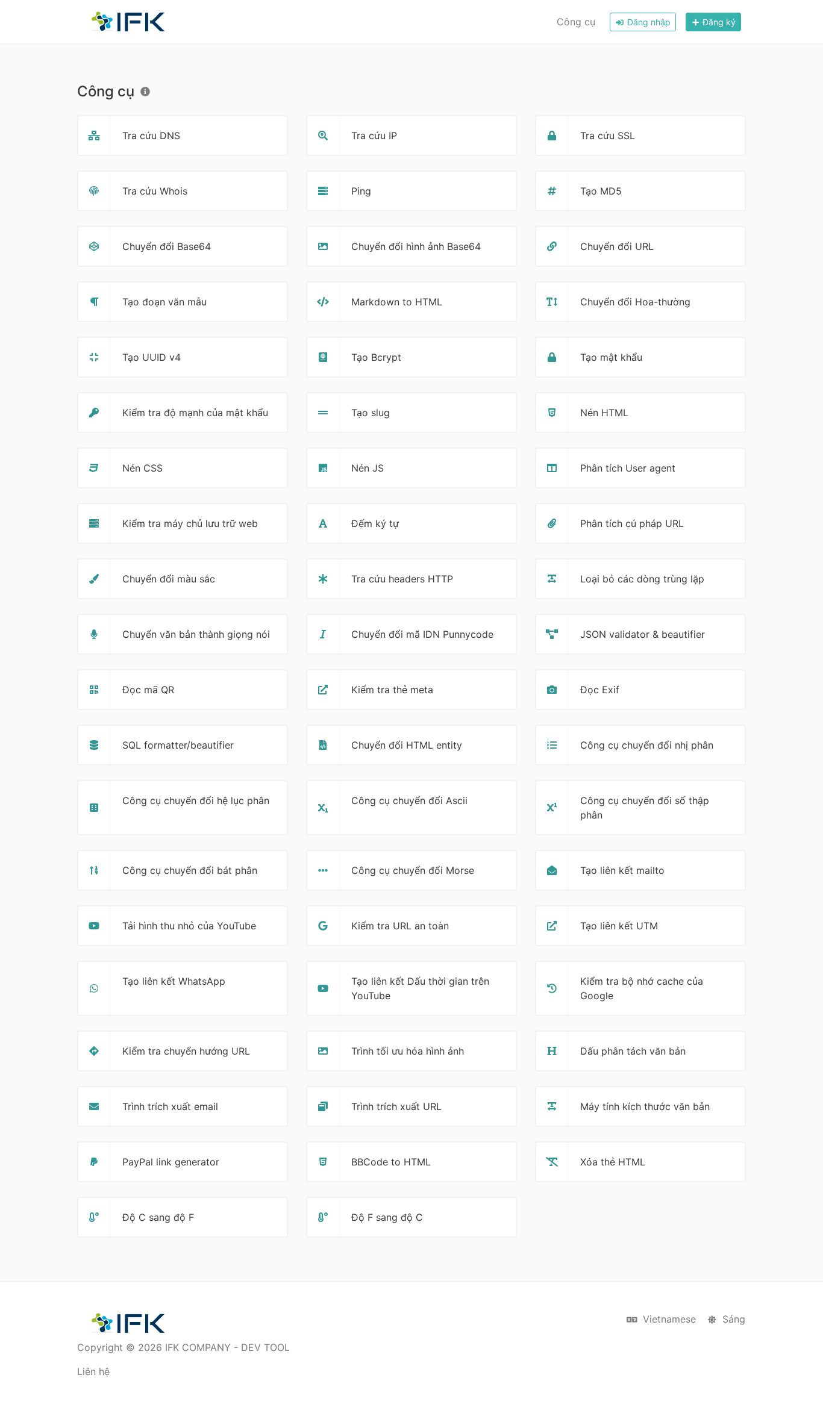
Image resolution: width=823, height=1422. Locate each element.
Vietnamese (668, 1319)
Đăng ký (718, 22)
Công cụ (576, 22)
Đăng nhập (648, 22)
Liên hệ (93, 1371)
